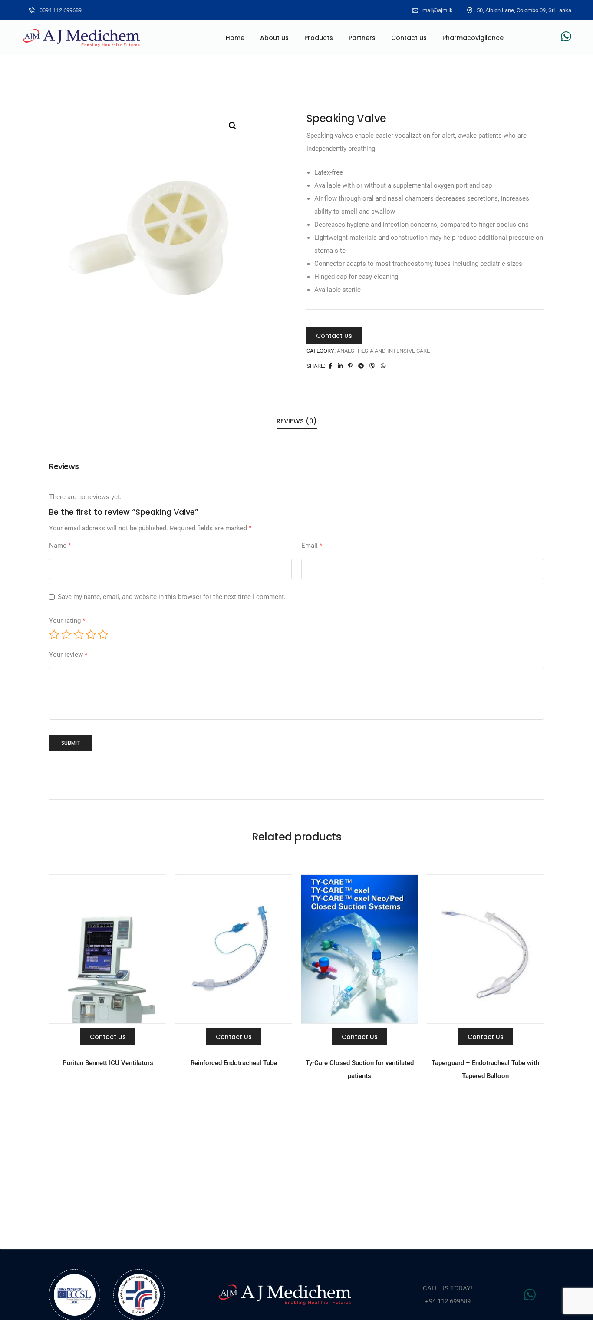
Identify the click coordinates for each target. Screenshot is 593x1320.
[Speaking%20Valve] (330, 366)
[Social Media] (566, 36)
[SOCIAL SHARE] (361, 366)
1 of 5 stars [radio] (54, 634)
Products (318, 37)
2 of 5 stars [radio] (66, 634)
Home (235, 37)
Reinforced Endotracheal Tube (234, 1063)
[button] (232, 126)
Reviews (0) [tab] (297, 421)
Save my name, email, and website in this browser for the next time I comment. (172, 597)
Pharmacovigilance (473, 37)
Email (311, 545)
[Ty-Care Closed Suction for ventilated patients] (359, 949)
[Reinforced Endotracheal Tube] (233, 949)
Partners (362, 37)
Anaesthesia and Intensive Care (383, 350)
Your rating (67, 621)
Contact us (409, 37)
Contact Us (334, 335)
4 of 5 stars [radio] (91, 634)
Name (60, 545)
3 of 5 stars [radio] (78, 634)
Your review (68, 654)
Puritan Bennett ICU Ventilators (108, 1063)
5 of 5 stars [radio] (103, 634)
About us (274, 37)
